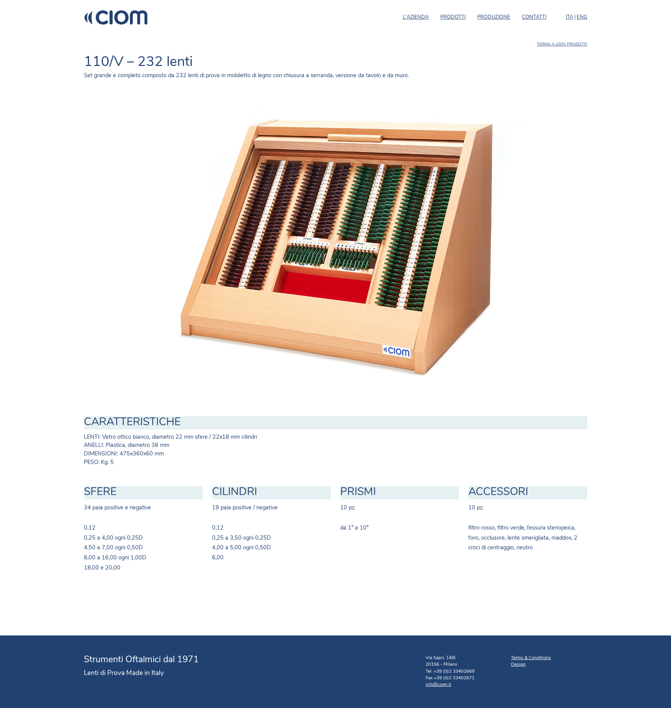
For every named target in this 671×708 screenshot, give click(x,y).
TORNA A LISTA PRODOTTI (562, 44)
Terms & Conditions (531, 658)
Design (518, 664)
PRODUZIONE (493, 17)
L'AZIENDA (416, 17)
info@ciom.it (438, 684)
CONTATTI (534, 17)
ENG (582, 17)
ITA (569, 17)
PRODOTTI (453, 17)
